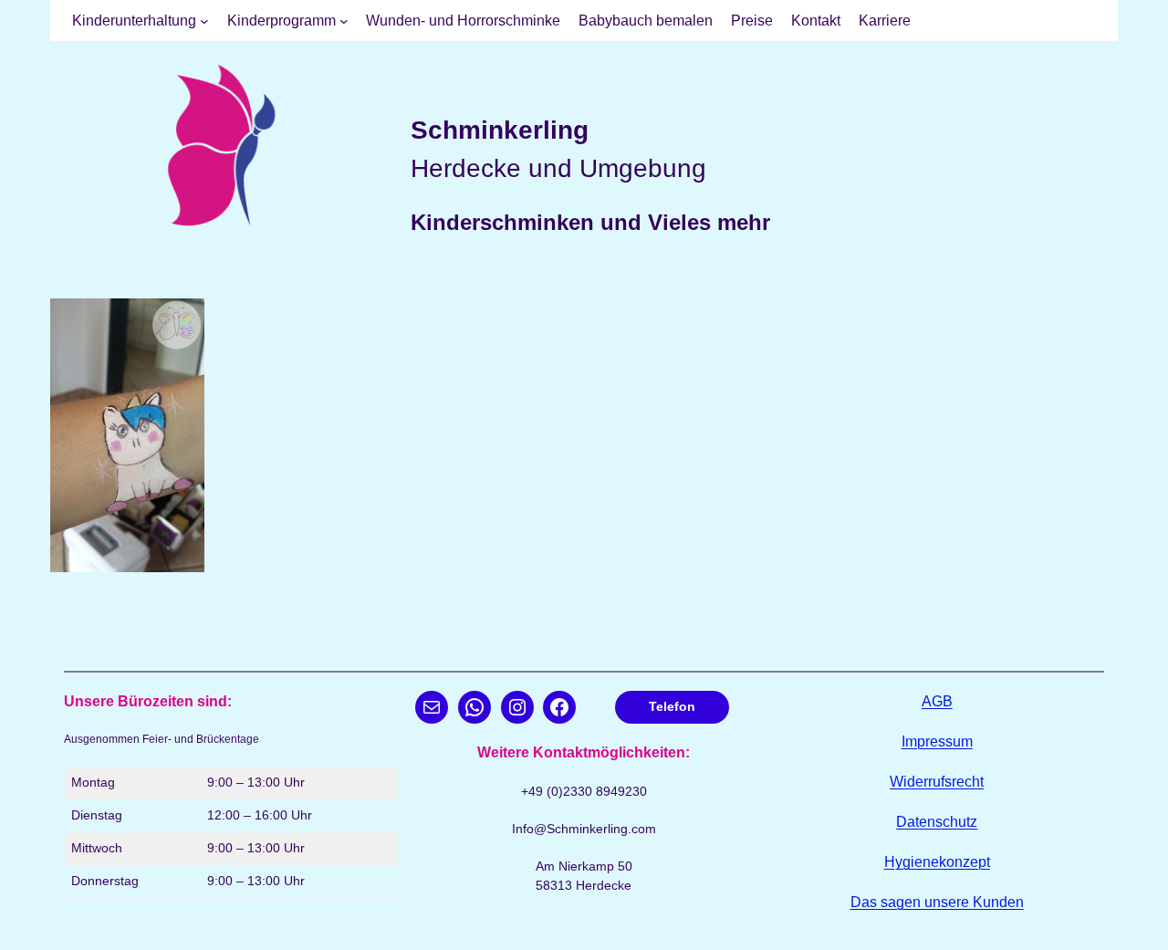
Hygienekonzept (937, 862)
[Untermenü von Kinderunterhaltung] (204, 21)
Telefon (672, 706)
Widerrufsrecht (937, 781)
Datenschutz (936, 822)
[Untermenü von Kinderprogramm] (344, 21)
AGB (937, 701)
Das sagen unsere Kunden (937, 902)
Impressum (937, 741)
